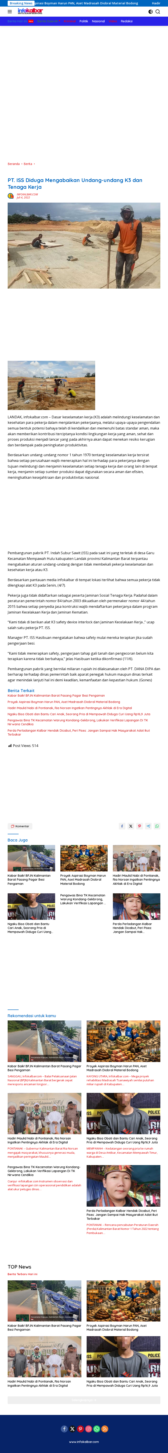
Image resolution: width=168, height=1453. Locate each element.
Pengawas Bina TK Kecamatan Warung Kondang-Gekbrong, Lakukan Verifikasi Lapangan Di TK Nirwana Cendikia (78, 722)
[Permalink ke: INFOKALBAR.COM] (11, 196)
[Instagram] (88, 1429)
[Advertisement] (84, 58)
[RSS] (104, 1429)
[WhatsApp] (96, 1429)
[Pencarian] (157, 11)
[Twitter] (72, 1429)
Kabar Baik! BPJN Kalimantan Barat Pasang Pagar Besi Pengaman (56, 696)
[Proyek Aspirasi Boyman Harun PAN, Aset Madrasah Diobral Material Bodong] (84, 858)
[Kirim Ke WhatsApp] (157, 826)
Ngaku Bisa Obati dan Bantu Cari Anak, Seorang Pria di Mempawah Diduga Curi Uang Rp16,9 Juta (79, 714)
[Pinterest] (80, 1429)
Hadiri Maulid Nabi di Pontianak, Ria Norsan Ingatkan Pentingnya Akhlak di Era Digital (70, 708)
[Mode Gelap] (150, 11)
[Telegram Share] (148, 826)
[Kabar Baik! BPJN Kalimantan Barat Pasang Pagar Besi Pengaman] (31, 858)
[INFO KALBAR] (29, 11)
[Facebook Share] (122, 826)
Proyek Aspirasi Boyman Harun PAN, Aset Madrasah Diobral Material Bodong (64, 702)
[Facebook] (64, 1429)
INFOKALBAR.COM (27, 194)
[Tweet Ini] (131, 826)
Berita (12, 173)
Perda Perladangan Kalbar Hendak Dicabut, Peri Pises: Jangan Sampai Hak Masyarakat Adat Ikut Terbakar (79, 732)
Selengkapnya (82, 1400)
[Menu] (11, 11)
